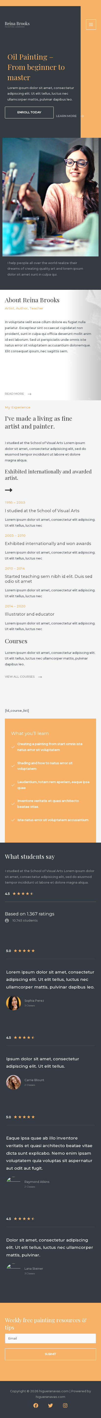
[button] (29, 112)
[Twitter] (50, 1405)
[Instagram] (65, 1405)
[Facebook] (35, 1405)
